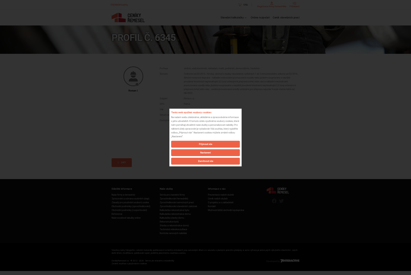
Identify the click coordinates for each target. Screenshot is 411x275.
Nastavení (205, 152)
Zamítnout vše (205, 161)
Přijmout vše (205, 144)
